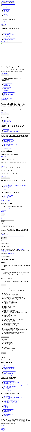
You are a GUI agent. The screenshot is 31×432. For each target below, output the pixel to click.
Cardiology (6, 84)
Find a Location (7, 121)
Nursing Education (7, 186)
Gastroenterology (7, 87)
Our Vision (6, 7)
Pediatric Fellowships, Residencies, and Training (14, 185)
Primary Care (6, 123)
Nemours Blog (6, 396)
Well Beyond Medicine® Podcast (11, 400)
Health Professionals (8, 410)
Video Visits (6, 130)
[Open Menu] (1, 217)
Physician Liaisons (7, 196)
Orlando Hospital (7, 33)
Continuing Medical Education (10, 184)
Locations (5, 372)
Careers (5, 13)
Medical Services (7, 413)
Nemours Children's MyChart (10, 144)
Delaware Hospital (7, 31)
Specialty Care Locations (9, 38)
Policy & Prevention (8, 373)
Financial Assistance (8, 139)
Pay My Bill (6, 11)
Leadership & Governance (9, 371)
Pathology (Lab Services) (9, 95)
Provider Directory (7, 375)
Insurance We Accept (8, 141)
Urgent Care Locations (8, 36)
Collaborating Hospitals (8, 39)
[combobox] (7, 219)
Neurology (5, 90)
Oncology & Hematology (9, 92)
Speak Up (5, 146)
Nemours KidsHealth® (8, 398)
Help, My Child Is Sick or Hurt (10, 131)
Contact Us (6, 407)
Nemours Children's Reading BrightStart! (12, 397)
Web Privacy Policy (7, 390)
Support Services (7, 148)
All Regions (11, 2)
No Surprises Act (7, 383)
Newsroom (6, 415)
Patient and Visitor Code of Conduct (11, 382)
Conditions (5, 406)
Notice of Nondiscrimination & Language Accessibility (15, 385)
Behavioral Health (7, 83)
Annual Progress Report (8, 367)
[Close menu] (1, 5)
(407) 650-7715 (10, 253)
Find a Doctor (6, 120)
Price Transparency (7, 387)
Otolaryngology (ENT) (8, 94)
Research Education (8, 187)
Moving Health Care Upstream (10, 402)
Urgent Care (6, 129)
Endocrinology (6, 85)
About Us (5, 365)
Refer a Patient (6, 9)
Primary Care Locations (8, 34)
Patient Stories (6, 145)
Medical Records (7, 143)
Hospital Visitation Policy (9, 381)
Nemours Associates (8, 414)
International (6, 10)
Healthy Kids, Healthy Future (10, 401)
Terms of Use (6, 388)
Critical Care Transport (8, 195)
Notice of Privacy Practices (9, 386)
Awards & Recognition (8, 368)
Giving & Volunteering (8, 140)
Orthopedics (6, 93)
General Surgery (7, 88)
